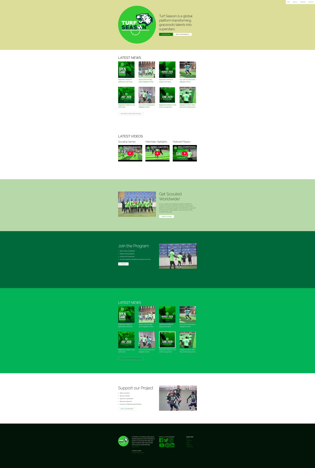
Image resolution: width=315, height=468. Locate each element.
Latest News (303, 2)
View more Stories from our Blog (131, 113)
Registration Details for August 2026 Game (166, 80)
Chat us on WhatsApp (127, 408)
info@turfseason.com (138, 452)
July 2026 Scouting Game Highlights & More (187, 80)
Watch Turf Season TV (182, 34)
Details (139, 404)
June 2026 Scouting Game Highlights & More (147, 106)
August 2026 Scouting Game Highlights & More (146, 80)
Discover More (166, 34)
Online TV (189, 441)
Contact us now (167, 216)
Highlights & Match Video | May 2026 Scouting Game (187, 106)
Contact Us (311, 2)
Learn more (135, 446)
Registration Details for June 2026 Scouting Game (167, 106)
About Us (295, 2)
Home (288, 2)
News (188, 442)
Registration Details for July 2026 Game (126, 106)
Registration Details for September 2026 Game (125, 80)
